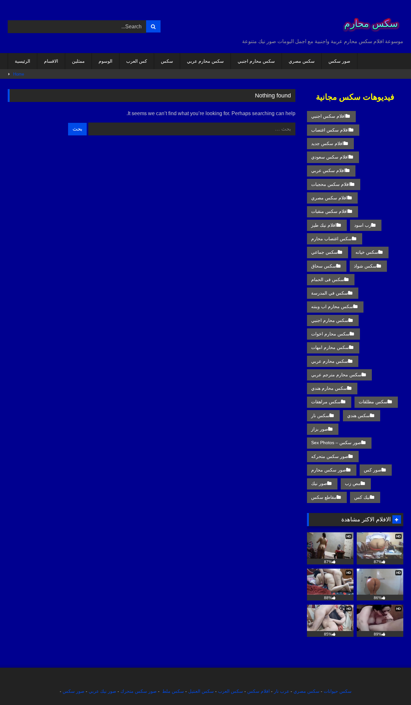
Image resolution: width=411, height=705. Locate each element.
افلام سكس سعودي (330, 157)
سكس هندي (358, 415)
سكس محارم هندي (329, 388)
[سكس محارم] (369, 21)
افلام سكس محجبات (330, 184)
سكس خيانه (366, 252)
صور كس (372, 469)
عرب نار (281, 691)
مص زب (353, 483)
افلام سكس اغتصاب (330, 130)
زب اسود (362, 225)
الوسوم (105, 61)
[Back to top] (391, 686)
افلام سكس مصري (329, 197)
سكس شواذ (365, 266)
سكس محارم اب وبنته (332, 306)
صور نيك (319, 483)
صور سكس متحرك (138, 691)
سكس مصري (302, 61)
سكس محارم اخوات (330, 333)
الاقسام (51, 61)
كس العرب (136, 61)
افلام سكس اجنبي (328, 116)
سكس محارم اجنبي (256, 61)
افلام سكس (258, 691)
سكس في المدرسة (329, 293)
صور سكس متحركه (329, 456)
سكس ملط (173, 691)
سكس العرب (230, 691)
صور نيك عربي (102, 691)
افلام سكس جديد (327, 143)
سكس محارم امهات (330, 347)
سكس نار (320, 415)
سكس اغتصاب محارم (331, 238)
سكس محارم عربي (205, 61)
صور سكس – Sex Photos (336, 442)
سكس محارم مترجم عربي (336, 374)
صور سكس (339, 61)
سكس (167, 61)
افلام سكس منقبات (329, 211)
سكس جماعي (324, 252)
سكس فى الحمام (327, 279)
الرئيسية (22, 61)
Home (18, 74)
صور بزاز (319, 429)
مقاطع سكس (324, 497)
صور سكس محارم (328, 469)
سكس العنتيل (201, 691)
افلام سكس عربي (328, 170)
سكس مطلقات (373, 401)
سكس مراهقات (326, 401)
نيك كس (362, 497)
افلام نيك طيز (324, 225)
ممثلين (78, 61)
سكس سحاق (323, 266)
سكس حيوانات (338, 691)
